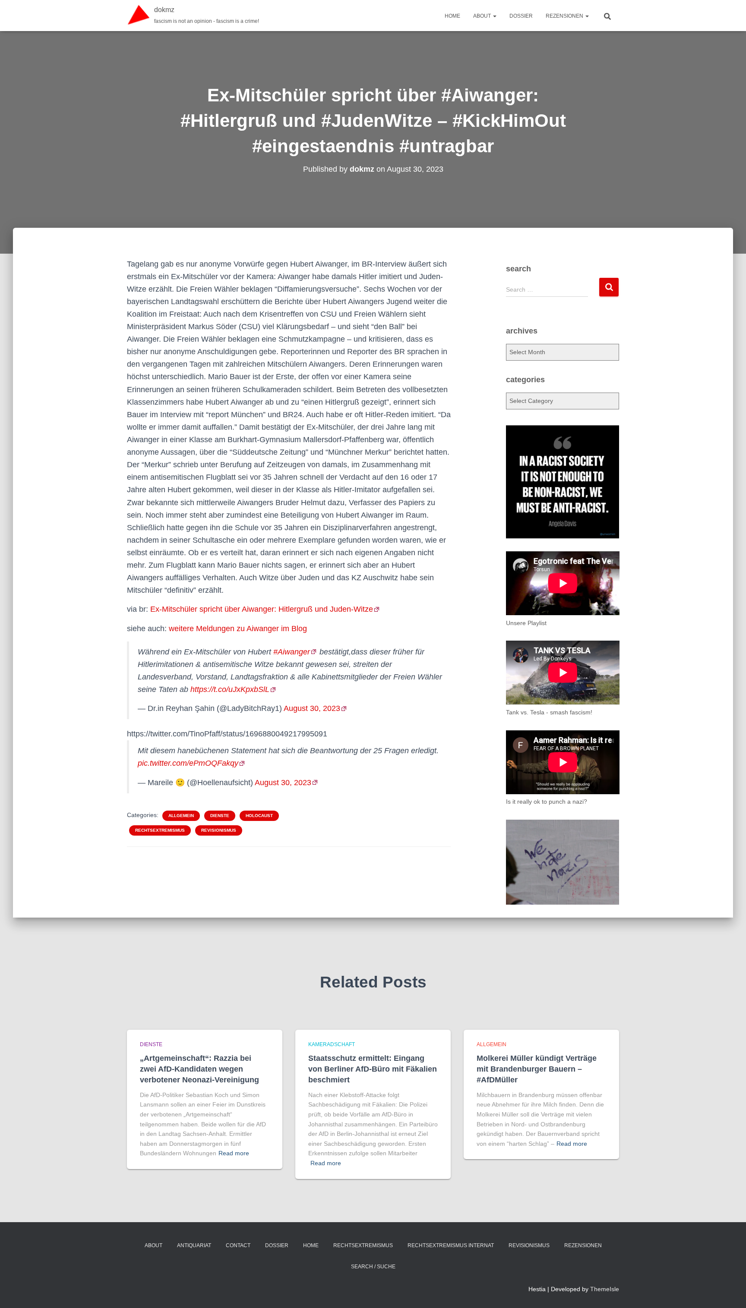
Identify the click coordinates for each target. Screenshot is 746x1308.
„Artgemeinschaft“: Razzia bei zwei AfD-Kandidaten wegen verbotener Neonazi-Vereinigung (199, 1069)
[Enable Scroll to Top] (729, 1291)
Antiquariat (194, 1245)
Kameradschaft (331, 1044)
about (482, 16)
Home (452, 16)
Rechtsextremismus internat (451, 1245)
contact (238, 1245)
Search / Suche (373, 1267)
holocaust (259, 815)
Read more (233, 1153)
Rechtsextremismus (160, 830)
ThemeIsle (604, 1289)
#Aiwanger (291, 652)
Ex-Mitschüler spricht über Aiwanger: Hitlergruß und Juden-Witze (261, 609)
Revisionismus (218, 830)
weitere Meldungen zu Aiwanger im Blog (238, 628)
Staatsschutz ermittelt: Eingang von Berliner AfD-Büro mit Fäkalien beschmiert (372, 1069)
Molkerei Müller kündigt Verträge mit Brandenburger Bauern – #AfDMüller (537, 1069)
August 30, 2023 (312, 708)
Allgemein (181, 815)
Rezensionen (565, 16)
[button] (494, 16)
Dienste (219, 815)
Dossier (521, 16)
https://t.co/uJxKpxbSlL (229, 689)
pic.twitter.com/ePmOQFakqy (188, 763)
